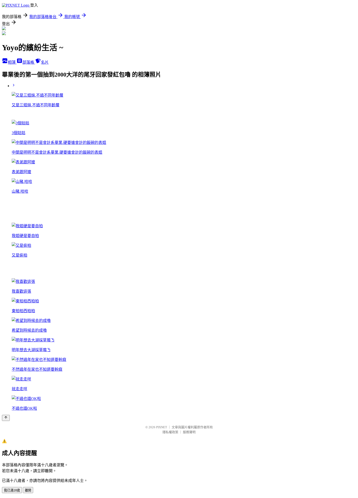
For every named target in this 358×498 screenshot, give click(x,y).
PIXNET (161, 427)
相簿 (12, 62)
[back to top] (6, 418)
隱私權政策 (170, 432)
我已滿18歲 (12, 490)
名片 (45, 62)
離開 (28, 490)
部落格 (28, 62)
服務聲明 (189, 432)
